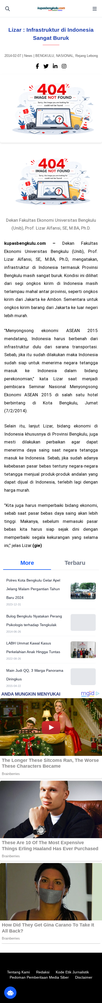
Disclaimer (83, 977)
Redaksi (42, 972)
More (27, 563)
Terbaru (75, 563)
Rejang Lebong (86, 56)
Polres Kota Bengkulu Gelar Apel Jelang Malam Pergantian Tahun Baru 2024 (33, 589)
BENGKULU (44, 56)
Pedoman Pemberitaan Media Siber (39, 977)
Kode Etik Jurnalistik (72, 972)
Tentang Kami (18, 972)
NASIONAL (64, 56)
